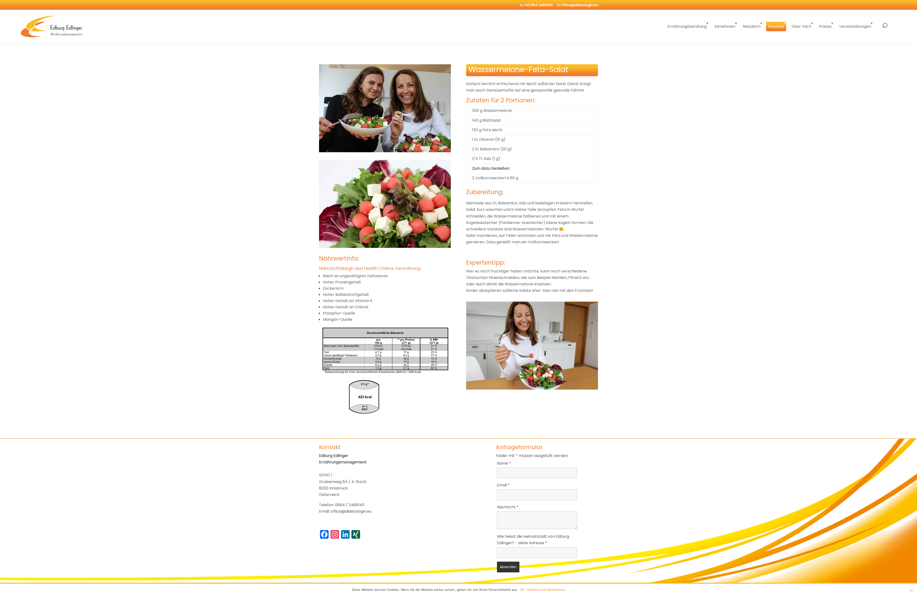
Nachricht (507, 507)
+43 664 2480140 (538, 5)
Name (504, 463)
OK (522, 590)
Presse (825, 26)
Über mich (801, 26)
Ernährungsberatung (687, 26)
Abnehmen (724, 26)
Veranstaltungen (855, 26)
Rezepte (776, 26)
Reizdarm (752, 26)
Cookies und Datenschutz (546, 590)
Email (503, 485)
